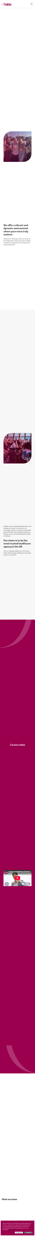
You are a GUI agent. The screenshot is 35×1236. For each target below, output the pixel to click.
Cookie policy (12, 1229)
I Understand (19, 1232)
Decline (28, 1232)
